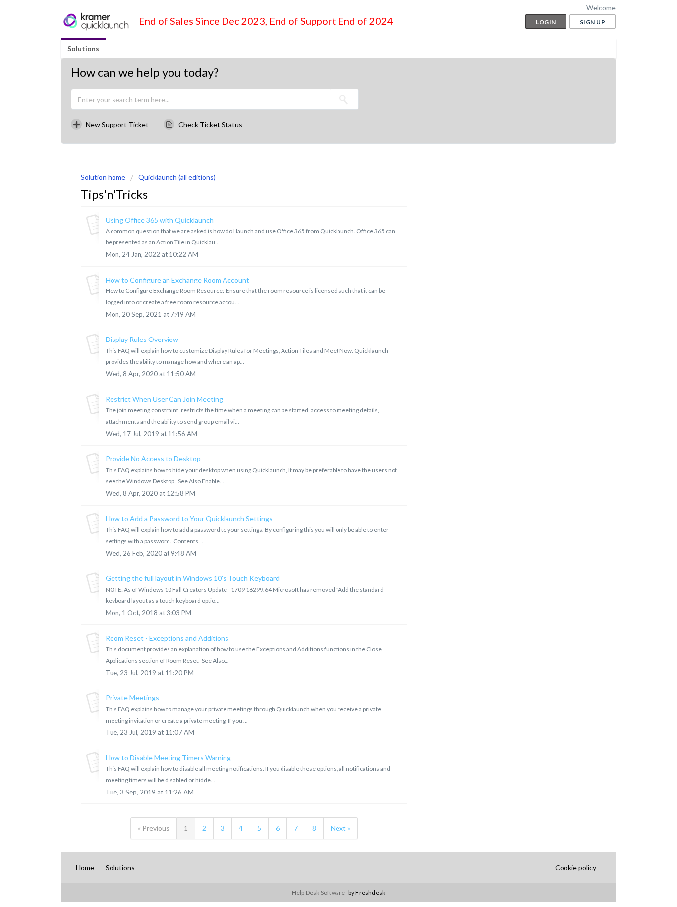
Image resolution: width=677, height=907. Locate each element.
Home (85, 867)
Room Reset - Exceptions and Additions (167, 638)
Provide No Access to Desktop (153, 458)
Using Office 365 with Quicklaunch (160, 220)
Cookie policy (575, 867)
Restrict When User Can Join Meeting (164, 399)
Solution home (104, 177)
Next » (340, 828)
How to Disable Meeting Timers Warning (168, 757)
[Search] (344, 99)
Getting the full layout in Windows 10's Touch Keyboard (193, 578)
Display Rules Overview (142, 339)
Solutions (83, 48)
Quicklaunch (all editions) (177, 177)
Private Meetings (132, 697)
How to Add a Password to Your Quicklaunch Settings (189, 518)
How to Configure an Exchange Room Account (177, 280)
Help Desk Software (319, 892)
